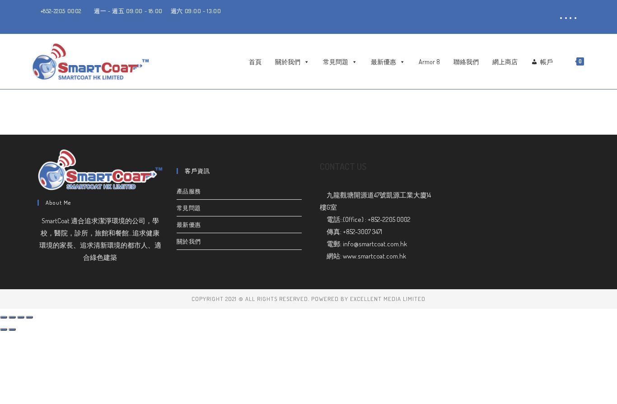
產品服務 (189, 191)
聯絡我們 (466, 62)
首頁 (255, 62)
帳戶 (546, 62)
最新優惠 (383, 62)
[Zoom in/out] (29, 317)
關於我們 (287, 62)
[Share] (12, 317)
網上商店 (505, 62)
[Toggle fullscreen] (20, 317)
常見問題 (335, 62)
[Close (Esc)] (3, 317)
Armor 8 (429, 62)
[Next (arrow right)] (12, 329)
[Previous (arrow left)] (3, 329)
